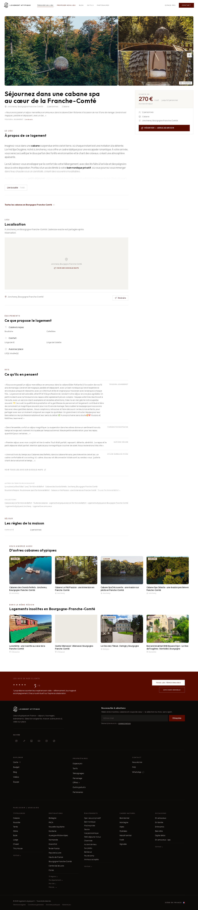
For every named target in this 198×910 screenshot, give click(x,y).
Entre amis (159, 827)
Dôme (15, 831)
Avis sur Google (172, 690)
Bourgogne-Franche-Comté (60, 861)
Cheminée (88, 840)
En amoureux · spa (162, 840)
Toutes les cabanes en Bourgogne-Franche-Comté (28, 205)
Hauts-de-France (56, 857)
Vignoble (123, 844)
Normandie (53, 840)
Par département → (56, 880)
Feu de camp (89, 855)
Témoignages (78, 773)
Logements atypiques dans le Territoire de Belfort (67, 503)
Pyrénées (123, 831)
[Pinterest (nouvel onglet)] (54, 741)
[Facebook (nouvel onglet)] (46, 741)
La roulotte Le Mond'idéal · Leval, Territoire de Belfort (24, 487)
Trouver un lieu (45, 5)
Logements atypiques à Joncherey (18, 506)
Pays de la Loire (55, 853)
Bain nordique (89, 822)
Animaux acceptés (91, 859)
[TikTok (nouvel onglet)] (24, 741)
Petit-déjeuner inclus (92, 837)
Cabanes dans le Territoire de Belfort (18, 503)
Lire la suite (16, 187)
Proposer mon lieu (66, 5)
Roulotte (16, 822)
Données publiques (53, 904)
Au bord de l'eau (90, 844)
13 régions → (53, 876)
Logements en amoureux (42, 506)
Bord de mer (124, 818)
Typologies (19, 813)
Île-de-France (54, 848)
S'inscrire (176, 718)
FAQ (134, 767)
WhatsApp (136, 772)
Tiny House (17, 848)
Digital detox (160, 835)
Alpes (122, 827)
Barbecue (88, 852)
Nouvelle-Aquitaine (56, 827)
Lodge (15, 840)
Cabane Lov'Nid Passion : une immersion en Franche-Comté (73, 490)
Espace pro (170, 5)
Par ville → (52, 883)
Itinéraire (122, 298)
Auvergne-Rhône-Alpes (58, 835)
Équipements (91, 813)
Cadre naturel (128, 813)
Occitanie (52, 831)
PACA (51, 822)
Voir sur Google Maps (68, 268)
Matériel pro (66, 904)
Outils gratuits (79, 787)
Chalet (16, 844)
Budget (16, 767)
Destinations (56, 813)
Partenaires (103, 5)
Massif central (125, 835)
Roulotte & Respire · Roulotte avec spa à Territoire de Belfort (27, 490)
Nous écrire (137, 762)
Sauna (87, 829)
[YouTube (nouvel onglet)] (39, 741)
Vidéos (16, 777)
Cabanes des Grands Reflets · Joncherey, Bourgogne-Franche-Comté (71, 487)
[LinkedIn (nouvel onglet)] (31, 741)
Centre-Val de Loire (56, 866)
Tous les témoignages (168, 683)
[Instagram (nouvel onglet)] (16, 741)
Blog (81, 5)
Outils (90, 5)
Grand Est (53, 844)
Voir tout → (17, 855)
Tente (15, 827)
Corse (51, 870)
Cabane (16, 818)
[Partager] (189, 55)
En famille (159, 822)
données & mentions (124, 723)
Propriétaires (80, 758)
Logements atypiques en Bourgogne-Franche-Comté (108, 503)
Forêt (122, 840)
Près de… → (53, 887)
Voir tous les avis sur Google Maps (24, 470)
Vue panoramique (91, 833)
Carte (15, 762)
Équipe (16, 782)
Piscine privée (89, 825)
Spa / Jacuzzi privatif (92, 818)
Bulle (15, 835)
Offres (76, 782)
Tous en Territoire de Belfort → (109, 490)
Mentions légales (19, 904)
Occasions (160, 813)
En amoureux (160, 818)
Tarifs (75, 768)
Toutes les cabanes (40, 503)
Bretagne (52, 818)
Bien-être (159, 831)
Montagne (124, 822)
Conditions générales (36, 904)
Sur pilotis (88, 848)
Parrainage (77, 778)
